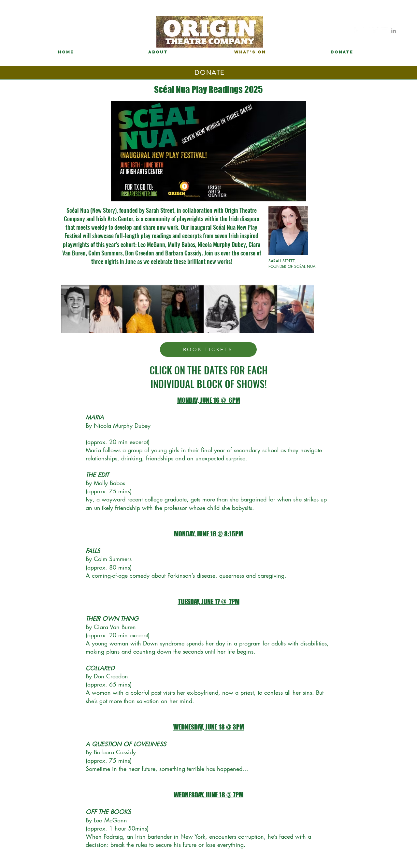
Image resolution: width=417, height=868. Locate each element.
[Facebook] (357, 30)
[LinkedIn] (393, 30)
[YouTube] (384, 30)
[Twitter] (375, 30)
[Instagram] (366, 30)
